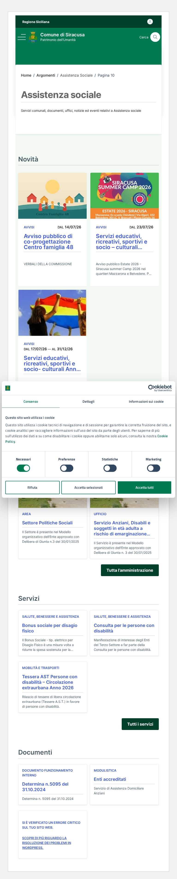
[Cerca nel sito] (155, 37)
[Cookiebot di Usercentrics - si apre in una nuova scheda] (151, 388)
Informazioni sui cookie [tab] (146, 401)
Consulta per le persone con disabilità (124, 628)
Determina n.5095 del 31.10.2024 (45, 786)
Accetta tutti (145, 487)
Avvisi (29, 227)
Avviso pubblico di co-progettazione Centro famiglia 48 (49, 241)
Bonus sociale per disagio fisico (49, 628)
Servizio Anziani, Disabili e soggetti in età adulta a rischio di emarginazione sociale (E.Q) (122, 528)
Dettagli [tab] (89, 401)
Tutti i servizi (140, 724)
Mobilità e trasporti (40, 668)
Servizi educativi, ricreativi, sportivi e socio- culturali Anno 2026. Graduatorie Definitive (52, 363)
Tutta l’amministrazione (129, 570)
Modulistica (105, 770)
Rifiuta (32, 487)
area (26, 514)
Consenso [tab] (31, 401)
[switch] (66, 468)
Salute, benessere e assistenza (50, 616)
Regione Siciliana (35, 22)
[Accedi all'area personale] (150, 21)
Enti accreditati (110, 779)
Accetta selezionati (88, 487)
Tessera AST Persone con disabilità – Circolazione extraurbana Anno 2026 (49, 682)
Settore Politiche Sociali (47, 523)
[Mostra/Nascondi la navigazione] (22, 37)
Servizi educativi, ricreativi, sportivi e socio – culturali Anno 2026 (121, 241)
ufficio (100, 514)
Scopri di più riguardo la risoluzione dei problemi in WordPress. (46, 843)
